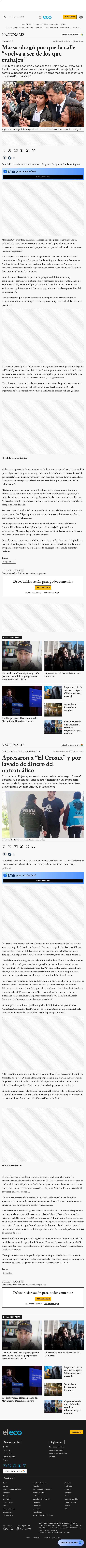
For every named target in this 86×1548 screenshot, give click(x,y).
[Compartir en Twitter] (10, 150)
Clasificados (13, 27)
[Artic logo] (8, 1527)
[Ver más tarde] (4, 150)
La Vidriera (44, 24)
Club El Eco (66, 27)
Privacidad (37, 1537)
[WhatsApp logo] (15, 1467)
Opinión (63, 24)
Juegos (77, 27)
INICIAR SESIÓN (43, 588)
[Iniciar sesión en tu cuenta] (81, 17)
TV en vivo (40, 27)
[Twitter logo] (10, 1467)
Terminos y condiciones (52, 1537)
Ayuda (28, 1537)
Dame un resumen (43, 177)
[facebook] (22, 150)
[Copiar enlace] (33, 150)
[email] (16, 150)
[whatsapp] (28, 150)
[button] (4, 157)
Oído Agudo (54, 24)
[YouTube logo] (5, 1467)
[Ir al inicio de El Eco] (45, 17)
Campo (36, 24)
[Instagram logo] (24, 1467)
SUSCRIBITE (70, 17)
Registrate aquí (51, 592)
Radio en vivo (53, 27)
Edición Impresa (27, 27)
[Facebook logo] (19, 1467)
